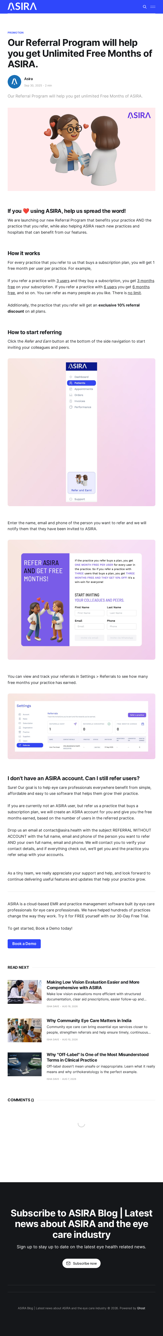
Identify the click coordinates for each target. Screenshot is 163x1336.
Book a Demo (24, 943)
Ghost (141, 1308)
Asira (28, 79)
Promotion (16, 32)
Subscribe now (85, 1263)
